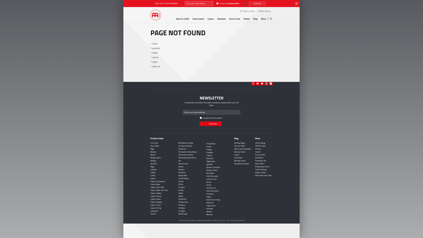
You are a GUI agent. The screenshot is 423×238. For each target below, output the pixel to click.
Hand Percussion (212, 191)
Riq (179, 160)
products (156, 48)
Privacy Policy (260, 154)
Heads (208, 196)
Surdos (181, 190)
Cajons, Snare (155, 205)
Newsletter (259, 157)
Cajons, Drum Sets (157, 187)
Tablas (180, 193)
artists (155, 52)
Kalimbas (209, 208)
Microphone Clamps (185, 143)
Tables (180, 196)
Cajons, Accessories (157, 181)
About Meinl (259, 163)
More (263, 18)
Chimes (153, 213)
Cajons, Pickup (155, 196)
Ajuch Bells (154, 146)
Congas (209, 149)
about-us (156, 66)
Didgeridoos (210, 161)
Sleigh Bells (182, 175)
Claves (208, 146)
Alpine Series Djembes (242, 149)
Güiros (208, 185)
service (155, 57)
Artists (247, 18)
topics (154, 61)
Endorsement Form (262, 166)
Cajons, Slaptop (156, 202)
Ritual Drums (183, 163)
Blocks (152, 154)
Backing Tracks (239, 152)
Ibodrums (209, 202)
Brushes (153, 163)
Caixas (152, 175)
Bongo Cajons (155, 157)
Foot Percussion (212, 176)
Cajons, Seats (155, 199)
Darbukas (209, 158)
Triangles (181, 211)
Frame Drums (211, 179)
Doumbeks (210, 173)
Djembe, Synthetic (213, 167)
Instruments (198, 18)
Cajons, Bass (155, 184)
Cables (152, 172)
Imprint (258, 152)
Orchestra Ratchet (185, 146)
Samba (180, 166)
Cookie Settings (261, 169)
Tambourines (183, 202)
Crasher (209, 155)
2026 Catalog (260, 143)
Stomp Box (238, 157)
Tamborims (182, 199)
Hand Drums (211, 188)
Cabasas (153, 169)
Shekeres (181, 172)
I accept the (229, 3)
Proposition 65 (260, 160)
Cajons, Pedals (155, 193)
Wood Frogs (182, 213)
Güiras (208, 182)
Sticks (180, 184)
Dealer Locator (248, 11)
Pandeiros (182, 149)
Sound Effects (183, 178)
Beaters (153, 152)
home (154, 43)
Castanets (154, 211)
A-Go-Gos (154, 143)
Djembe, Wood (211, 170)
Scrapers (181, 187)
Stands (181, 181)
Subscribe (257, 3)
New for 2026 (182, 18)
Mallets (209, 211)
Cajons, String (155, 208)
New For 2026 (239, 146)
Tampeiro (181, 205)
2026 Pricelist (260, 146)
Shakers (181, 169)
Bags (152, 149)
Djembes (221, 18)
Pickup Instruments (185, 154)
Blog (255, 18)
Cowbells (209, 152)
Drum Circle (234, 18)
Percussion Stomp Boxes (187, 152)
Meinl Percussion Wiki (263, 175)
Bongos (153, 160)
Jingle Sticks (210, 205)
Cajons (211, 18)
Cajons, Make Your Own (159, 190)
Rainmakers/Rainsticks (187, 157)
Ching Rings (210, 143)
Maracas (209, 214)
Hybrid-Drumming (213, 199)
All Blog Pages (239, 143)
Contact (258, 149)
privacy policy (233, 3)
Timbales (181, 208)
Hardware (210, 193)
